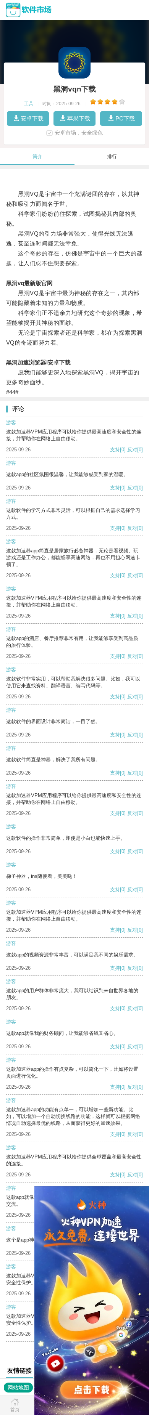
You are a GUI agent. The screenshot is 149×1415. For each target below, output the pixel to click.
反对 (132, 449)
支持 (115, 449)
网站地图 (18, 1388)
